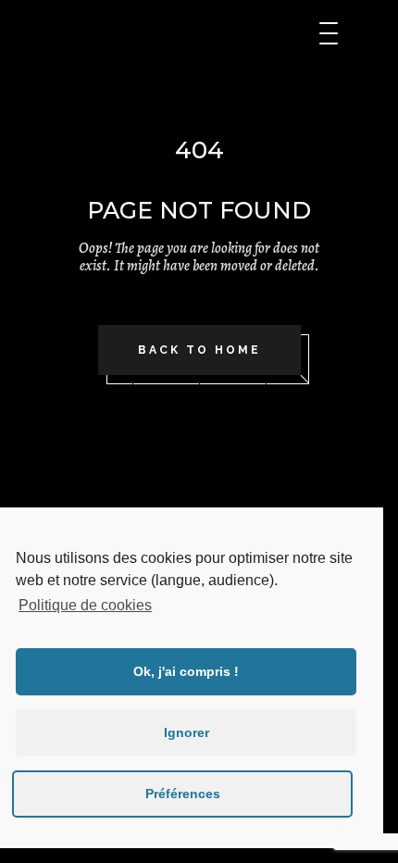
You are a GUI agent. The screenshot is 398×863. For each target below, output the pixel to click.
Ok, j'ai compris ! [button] (186, 671)
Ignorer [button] (186, 732)
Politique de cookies (85, 605)
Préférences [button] (182, 793)
